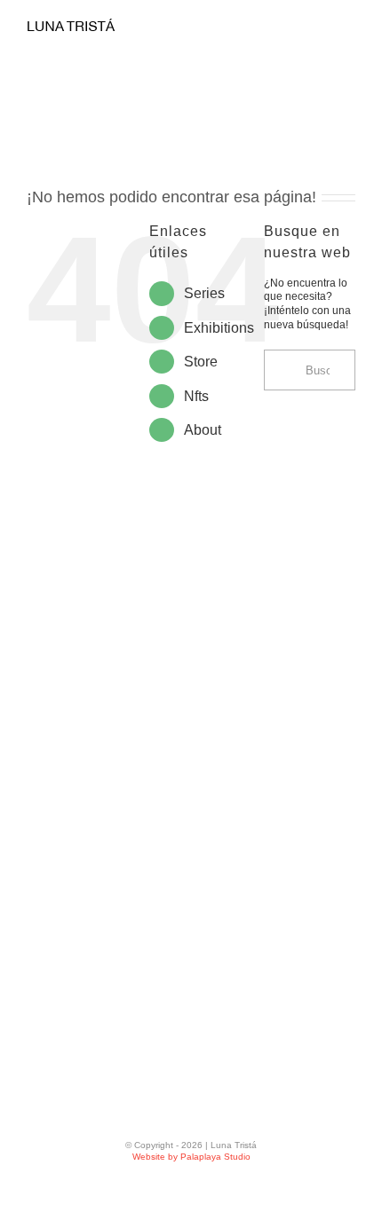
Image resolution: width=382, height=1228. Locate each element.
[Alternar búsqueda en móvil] (316, 29)
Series (204, 293)
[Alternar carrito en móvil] (284, 29)
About (202, 429)
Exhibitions (219, 327)
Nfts (196, 396)
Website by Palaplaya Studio (191, 1156)
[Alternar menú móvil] (348, 29)
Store (201, 361)
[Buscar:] (309, 369)
